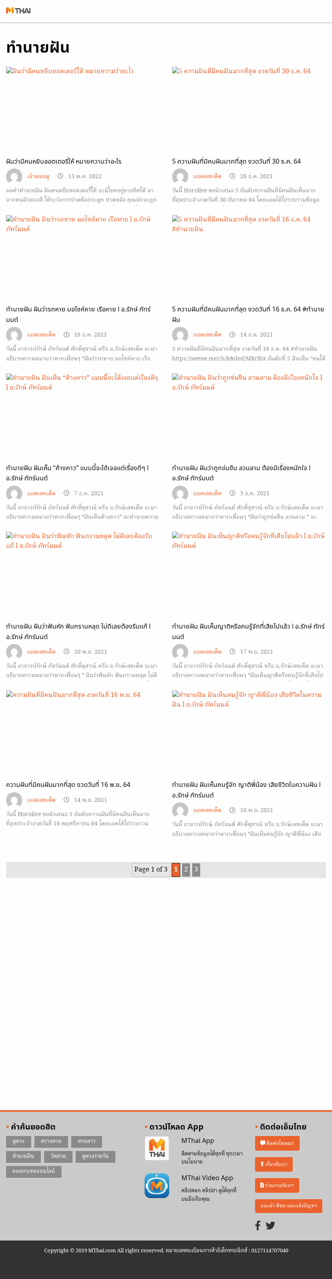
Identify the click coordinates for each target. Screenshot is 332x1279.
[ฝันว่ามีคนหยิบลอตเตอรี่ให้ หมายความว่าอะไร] (83, 110)
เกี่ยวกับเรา (275, 1164)
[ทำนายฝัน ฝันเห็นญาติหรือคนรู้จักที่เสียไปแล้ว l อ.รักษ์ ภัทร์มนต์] (249, 575)
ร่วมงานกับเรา (279, 1185)
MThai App (197, 1141)
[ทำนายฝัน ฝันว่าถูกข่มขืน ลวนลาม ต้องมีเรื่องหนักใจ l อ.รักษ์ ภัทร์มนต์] (249, 416)
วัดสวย (58, 1156)
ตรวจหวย (51, 1141)
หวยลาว (87, 1141)
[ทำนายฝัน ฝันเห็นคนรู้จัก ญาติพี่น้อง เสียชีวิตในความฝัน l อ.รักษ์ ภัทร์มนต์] (249, 734)
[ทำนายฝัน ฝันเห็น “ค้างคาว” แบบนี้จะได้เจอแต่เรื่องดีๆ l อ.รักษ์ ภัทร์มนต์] (83, 416)
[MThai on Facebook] (258, 1226)
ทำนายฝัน (23, 1156)
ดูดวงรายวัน (95, 1156)
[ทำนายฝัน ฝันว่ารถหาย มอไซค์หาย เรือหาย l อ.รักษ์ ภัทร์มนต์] (83, 258)
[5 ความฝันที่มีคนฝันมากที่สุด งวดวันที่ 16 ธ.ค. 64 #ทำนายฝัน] (249, 258)
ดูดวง (19, 1141)
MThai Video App (207, 1178)
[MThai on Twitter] (270, 1226)
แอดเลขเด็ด (207, 176)
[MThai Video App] (157, 1185)
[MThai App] (157, 1148)
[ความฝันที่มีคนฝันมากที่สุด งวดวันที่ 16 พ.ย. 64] (83, 734)
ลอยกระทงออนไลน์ (34, 1171)
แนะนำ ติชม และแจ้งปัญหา (288, 1206)
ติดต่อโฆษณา (279, 1143)
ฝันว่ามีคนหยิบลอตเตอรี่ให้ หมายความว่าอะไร (63, 161)
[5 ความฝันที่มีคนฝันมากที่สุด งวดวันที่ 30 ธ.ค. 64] (249, 110)
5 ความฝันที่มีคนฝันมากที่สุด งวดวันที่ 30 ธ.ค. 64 (236, 161)
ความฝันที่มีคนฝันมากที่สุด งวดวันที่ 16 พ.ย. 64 (68, 785)
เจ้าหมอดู (38, 176)
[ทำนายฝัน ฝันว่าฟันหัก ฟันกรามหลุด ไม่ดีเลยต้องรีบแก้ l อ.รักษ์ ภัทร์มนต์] (83, 575)
